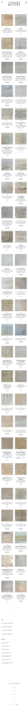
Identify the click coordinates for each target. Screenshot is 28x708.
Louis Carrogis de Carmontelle (21, 197)
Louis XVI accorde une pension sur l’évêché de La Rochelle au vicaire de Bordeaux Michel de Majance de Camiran (21, 101)
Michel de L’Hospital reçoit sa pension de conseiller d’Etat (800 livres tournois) (7, 79)
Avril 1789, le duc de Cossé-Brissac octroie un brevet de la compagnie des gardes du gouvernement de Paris (7, 151)
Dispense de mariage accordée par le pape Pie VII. (20, 408)
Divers (5, 646)
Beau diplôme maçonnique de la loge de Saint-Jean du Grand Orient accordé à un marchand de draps (7, 101)
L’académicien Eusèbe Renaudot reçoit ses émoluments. (7, 387)
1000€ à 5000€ (8, 634)
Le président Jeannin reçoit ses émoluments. (21, 387)
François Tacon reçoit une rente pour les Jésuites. (21, 571)
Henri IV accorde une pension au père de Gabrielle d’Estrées (20, 30)
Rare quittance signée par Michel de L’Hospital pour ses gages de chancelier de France (20, 79)
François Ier (7, 268)
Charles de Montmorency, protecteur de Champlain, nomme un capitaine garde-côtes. (7, 456)
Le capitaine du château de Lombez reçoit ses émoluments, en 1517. (7, 503)
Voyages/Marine (7, 663)
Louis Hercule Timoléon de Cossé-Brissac (7, 148)
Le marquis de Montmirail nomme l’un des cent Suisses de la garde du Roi (21, 148)
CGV (14, 697)
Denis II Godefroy (21, 595)
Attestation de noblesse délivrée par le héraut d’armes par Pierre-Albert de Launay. (20, 431)
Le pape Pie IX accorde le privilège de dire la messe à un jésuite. (7, 339)
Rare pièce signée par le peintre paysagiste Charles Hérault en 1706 (21, 175)
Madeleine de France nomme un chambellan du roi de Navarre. (7, 480)
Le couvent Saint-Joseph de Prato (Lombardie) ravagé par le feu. (20, 525)
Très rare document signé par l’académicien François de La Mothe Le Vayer (20, 126)
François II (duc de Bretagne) (21, 478)
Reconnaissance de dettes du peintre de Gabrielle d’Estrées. (20, 339)
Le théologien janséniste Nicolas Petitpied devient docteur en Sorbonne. (7, 549)
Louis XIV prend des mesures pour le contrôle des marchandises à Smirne (20, 293)
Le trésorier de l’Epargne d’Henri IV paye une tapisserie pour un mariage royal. (20, 454)
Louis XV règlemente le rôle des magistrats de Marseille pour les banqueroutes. (7, 409)
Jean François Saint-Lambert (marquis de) (7, 361)
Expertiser (14, 694)
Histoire (6, 649)
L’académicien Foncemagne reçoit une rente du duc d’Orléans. (21, 364)
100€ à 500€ (7, 627)
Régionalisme (7, 656)
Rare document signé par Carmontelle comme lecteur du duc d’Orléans (21, 200)
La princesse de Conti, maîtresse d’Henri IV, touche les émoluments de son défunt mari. (7, 573)
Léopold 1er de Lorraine (7, 52)
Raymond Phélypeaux (20, 452)
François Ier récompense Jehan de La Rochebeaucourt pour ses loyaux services (7, 271)
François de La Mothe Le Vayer (21, 123)
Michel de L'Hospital (7, 76)
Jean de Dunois (7, 29)
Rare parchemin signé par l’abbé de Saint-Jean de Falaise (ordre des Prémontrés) (20, 222)
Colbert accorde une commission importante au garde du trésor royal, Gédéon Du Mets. (7, 317)
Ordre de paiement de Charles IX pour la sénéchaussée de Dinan (21, 248)
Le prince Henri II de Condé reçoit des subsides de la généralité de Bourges (21, 271)
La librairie (14, 687)
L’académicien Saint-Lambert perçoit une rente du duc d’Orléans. (7, 364)
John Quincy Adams (7, 292)
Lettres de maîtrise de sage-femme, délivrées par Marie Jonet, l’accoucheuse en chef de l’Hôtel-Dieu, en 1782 (21, 55)
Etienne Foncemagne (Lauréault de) (20, 361)
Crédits (16, 704)
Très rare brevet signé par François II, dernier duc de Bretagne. (21, 481)
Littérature (6, 653)
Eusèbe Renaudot (7, 385)
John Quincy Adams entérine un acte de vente (7, 294)
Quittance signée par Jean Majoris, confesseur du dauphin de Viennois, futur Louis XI (7, 124)
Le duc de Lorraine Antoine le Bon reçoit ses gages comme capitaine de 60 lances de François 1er (7, 224)
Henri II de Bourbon (21, 268)
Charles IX (21, 245)
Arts (5, 643)
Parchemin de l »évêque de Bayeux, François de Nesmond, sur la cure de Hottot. (21, 316)
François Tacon (21, 569)
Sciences (6, 659)
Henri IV (21, 29)
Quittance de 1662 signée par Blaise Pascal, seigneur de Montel (7, 197)
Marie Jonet (21, 52)
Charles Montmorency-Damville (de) (7, 452)
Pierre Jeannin (21, 385)
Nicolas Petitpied (7, 546)
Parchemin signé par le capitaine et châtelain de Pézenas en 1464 (7, 246)
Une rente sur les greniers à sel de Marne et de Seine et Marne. (21, 548)
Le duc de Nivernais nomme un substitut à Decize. (7, 598)
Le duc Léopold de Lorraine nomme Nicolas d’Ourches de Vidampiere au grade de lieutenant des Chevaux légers (7, 55)
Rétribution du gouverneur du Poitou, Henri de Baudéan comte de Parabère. (7, 525)
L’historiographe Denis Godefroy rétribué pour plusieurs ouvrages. (20, 598)
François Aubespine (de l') (20, 546)
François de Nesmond (20, 314)
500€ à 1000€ (7, 630)
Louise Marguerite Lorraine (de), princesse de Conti (7, 570)
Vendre (14, 691)
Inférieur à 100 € (8, 623)
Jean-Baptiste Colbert (7, 314)
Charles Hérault (21, 173)
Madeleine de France (7, 478)
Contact (14, 700)
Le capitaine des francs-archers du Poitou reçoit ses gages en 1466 (21, 503)
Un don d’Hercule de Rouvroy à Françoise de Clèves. (7, 430)
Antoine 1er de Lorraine (7, 221)
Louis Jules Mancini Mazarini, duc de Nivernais (7, 596)
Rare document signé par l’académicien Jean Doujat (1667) (7, 175)
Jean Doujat (7, 173)
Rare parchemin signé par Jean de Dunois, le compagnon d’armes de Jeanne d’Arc (7, 31)
